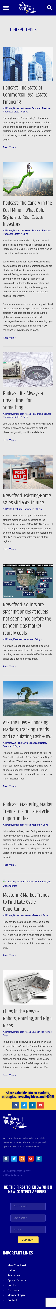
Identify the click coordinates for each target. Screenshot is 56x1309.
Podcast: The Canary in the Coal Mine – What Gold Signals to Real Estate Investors (27, 213)
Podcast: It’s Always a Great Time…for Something (23, 400)
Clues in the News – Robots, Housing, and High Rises (27, 1019)
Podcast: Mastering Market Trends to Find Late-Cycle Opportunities (28, 811)
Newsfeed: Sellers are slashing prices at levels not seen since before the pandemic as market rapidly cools (27, 619)
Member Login (16, 1295)
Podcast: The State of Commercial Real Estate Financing (25, 95)
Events (11, 1285)
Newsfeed (29, 509)
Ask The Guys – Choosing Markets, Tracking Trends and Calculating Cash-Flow (27, 730)
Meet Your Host (16, 1265)
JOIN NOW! (28, 1239)
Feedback (13, 1290)
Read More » (9, 147)
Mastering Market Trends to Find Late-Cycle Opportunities (26, 902)
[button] (5, 7)
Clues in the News (41, 1032)
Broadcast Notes (22, 108)
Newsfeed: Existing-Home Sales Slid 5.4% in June (27, 499)
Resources (13, 1275)
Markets (36, 825)
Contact (12, 1300)
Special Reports (16, 1280)
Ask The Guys (20, 743)
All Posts (7, 108)
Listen (17, 111)
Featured (36, 108)
